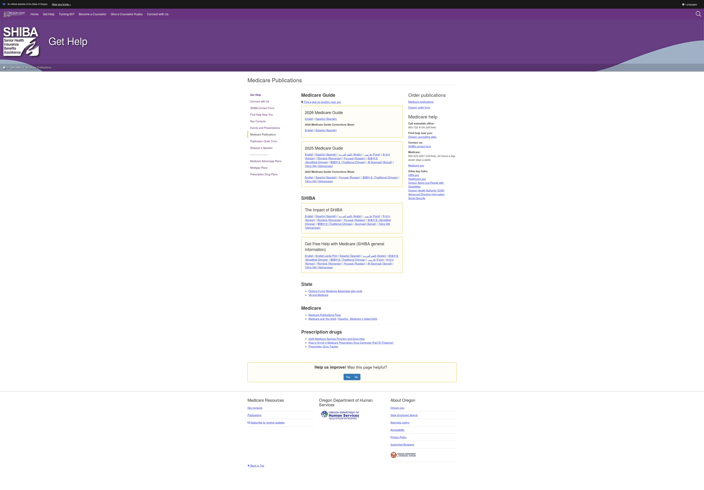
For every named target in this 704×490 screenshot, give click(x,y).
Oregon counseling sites (422, 137)
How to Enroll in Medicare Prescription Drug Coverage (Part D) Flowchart (351, 342)
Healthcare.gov (417, 179)
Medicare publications (421, 102)
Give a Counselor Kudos (127, 14)
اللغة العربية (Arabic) (350, 154)
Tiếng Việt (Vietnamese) (319, 166)
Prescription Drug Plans (264, 174)
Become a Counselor (92, 14)
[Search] (698, 14)
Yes (348, 377)
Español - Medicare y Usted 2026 (357, 319)
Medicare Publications (263, 134)
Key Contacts (258, 121)
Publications (254, 415)
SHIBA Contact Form (262, 108)
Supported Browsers (402, 444)
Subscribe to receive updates (267, 422)
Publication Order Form (263, 141)
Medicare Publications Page (325, 315)
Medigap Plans (258, 167)
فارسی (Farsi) (372, 154)
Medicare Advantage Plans (265, 161)
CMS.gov (413, 175)
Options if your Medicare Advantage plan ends (335, 291)
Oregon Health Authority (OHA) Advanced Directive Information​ (426, 192)
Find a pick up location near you (322, 102)
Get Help (48, 14)
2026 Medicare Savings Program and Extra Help (337, 339)
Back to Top (257, 465)
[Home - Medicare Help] (4, 67)
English (309, 119)
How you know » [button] (61, 4)
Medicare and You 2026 (322, 319)
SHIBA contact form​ (419, 146)
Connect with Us (157, 14)
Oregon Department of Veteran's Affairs (403, 455)
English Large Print (327, 256)
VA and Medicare (318, 295)
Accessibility (397, 430)
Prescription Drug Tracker (323, 346)
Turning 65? (66, 14)
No (356, 377)
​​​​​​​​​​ (340, 415)
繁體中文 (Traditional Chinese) (348, 162)
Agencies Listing (399, 422)
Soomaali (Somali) (365, 224)
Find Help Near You (261, 114)
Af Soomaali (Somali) (380, 162)
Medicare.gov (416, 165)
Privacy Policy (398, 437)
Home (34, 14)
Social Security (416, 198)
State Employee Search (404, 415)
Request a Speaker (261, 148)
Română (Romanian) (329, 158)
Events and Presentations (265, 128)
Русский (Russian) (354, 158)
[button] (689, 4)
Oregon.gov (397, 408)
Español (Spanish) (326, 119)
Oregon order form (419, 107)
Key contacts (254, 408)
